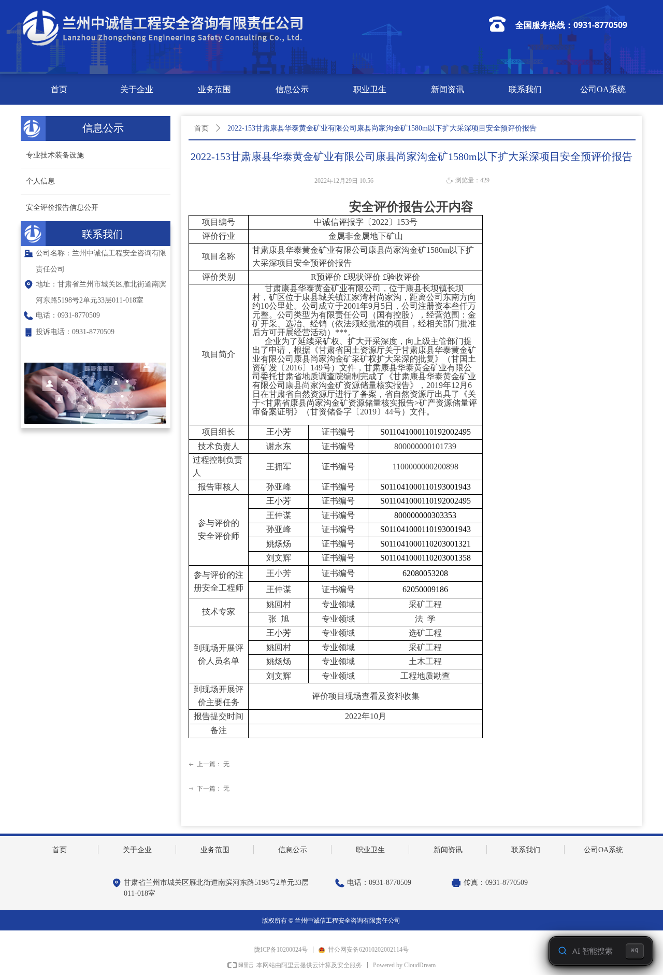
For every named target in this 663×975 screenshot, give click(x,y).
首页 (201, 128)
